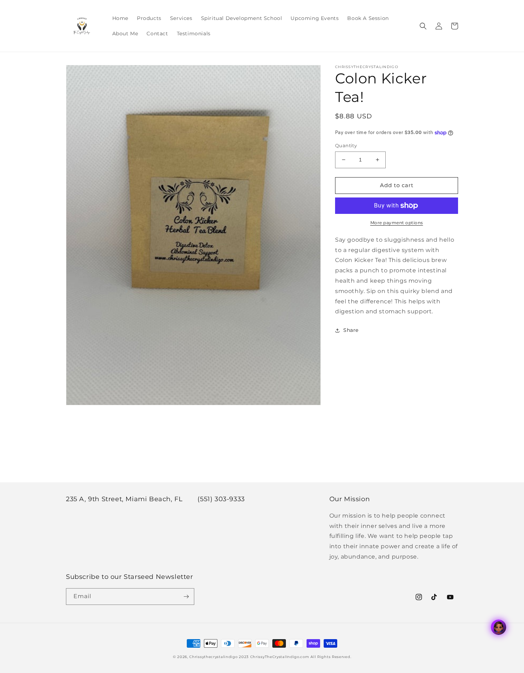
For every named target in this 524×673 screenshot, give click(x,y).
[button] (423, 26)
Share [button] (351, 330)
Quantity (346, 145)
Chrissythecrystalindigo (213, 656)
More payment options (396, 222)
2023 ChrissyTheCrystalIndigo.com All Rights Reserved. (295, 656)
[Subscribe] (186, 596)
